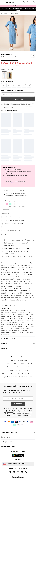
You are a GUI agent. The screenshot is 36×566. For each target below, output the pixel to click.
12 (24, 84)
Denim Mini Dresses (24, 366)
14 (29, 84)
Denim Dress (11, 362)
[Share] (32, 13)
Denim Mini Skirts (9, 366)
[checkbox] (2, 104)
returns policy (24, 192)
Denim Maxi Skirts (22, 369)
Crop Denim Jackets (12, 372)
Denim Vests (10, 369)
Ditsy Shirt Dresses (26, 375)
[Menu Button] (2, 2)
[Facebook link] (17, 477)
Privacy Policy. (26, 420)
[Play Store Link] (17, 460)
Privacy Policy (29, 104)
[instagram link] (9, 477)
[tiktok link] (26, 477)
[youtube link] (22, 477)
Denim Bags (25, 372)
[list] (17, 6)
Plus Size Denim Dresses (10, 375)
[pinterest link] (13, 477)
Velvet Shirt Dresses (25, 379)
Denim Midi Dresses (13, 13)
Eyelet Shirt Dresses (10, 379)
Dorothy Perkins (7, 53)
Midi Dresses (4, 13)
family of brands (7, 417)
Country (17, 465)
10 (19, 84)
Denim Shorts (23, 362)
